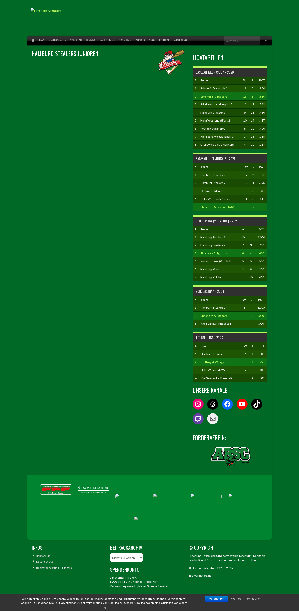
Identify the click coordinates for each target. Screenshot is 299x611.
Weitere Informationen (246, 598)
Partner (140, 40)
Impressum (43, 555)
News (41, 40)
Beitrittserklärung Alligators (54, 567)
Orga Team (125, 40)
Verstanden (216, 598)
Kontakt (164, 40)
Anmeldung (180, 40)
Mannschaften (57, 40)
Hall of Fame (107, 40)
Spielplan (76, 40)
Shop (152, 40)
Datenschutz (44, 561)
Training (91, 40)
